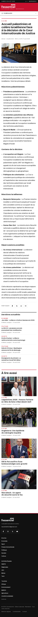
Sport (3, 544)
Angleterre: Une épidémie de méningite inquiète (12, 432)
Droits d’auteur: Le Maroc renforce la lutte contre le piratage (13, 339)
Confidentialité (16, 611)
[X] (12, 531)
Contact (24, 611)
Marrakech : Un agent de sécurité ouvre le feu (12, 494)
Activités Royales (6, 561)
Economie (4, 541)
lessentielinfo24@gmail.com (9, 526)
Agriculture (4, 593)
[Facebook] (3, 531)
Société (3, 553)
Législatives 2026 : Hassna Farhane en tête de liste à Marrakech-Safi (17, 401)
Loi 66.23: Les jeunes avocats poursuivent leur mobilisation (11, 329)
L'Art (2, 570)
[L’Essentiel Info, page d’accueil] (7, 519)
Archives (3, 599)
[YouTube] (17, 531)
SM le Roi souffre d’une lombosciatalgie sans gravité (14, 463)
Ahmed (3, 39)
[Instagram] (8, 531)
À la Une (3, 538)
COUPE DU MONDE (7, 596)
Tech (2, 576)
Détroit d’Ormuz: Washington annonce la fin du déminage (11, 349)
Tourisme (4, 581)
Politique (4, 550)
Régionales (4, 567)
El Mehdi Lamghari (6, 322)
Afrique (3, 584)
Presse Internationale (7, 547)
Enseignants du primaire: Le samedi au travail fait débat (11, 359)
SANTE (3, 564)
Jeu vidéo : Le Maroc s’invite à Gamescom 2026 (17, 320)
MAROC (3, 590)
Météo (3, 573)
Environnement (5, 587)
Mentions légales (6, 611)
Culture (3, 556)
